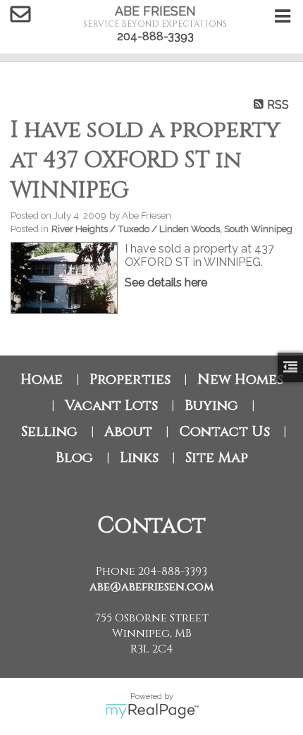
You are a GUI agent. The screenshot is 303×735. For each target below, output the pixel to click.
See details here (166, 282)
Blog (74, 457)
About (128, 431)
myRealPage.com (151, 711)
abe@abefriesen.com (151, 587)
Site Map (216, 457)
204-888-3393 (155, 36)
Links (139, 457)
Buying (211, 405)
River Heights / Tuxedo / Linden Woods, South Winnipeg (171, 228)
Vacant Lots (111, 405)
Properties (130, 379)
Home (41, 379)
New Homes (240, 379)
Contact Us (224, 431)
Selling (49, 431)
